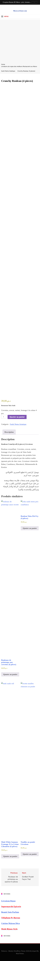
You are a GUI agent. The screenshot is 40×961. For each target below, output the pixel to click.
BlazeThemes (20, 953)
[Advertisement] (20, 40)
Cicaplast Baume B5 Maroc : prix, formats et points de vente (17, 2)
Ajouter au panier (17, 417)
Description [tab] (9, 432)
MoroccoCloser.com (20, 11)
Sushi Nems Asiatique (18, 424)
